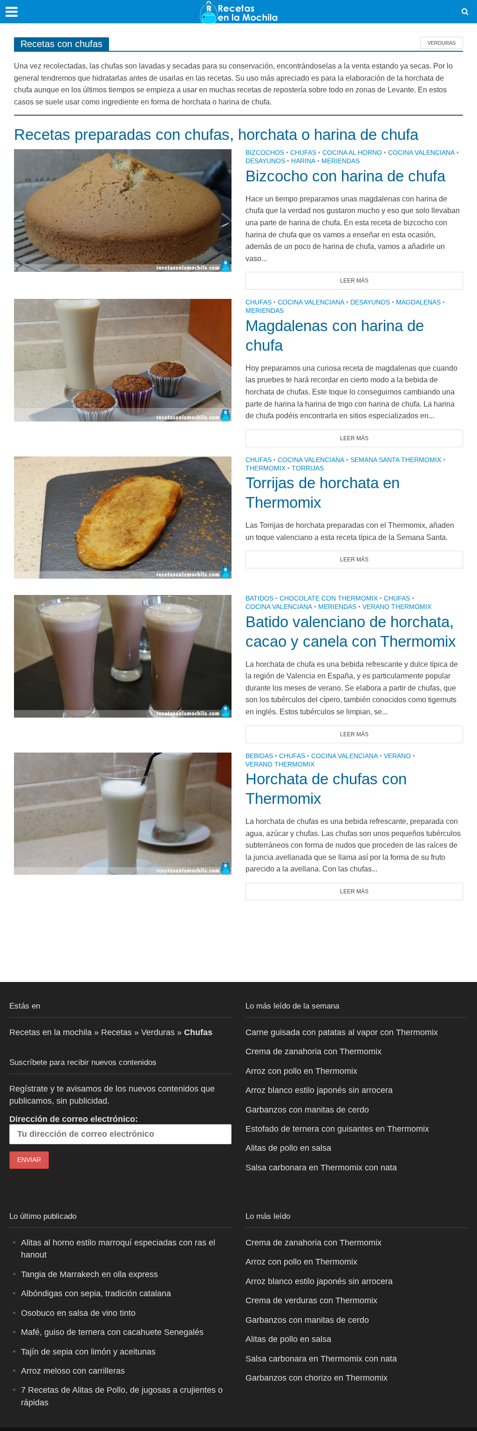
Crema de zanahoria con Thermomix (313, 1051)
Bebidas (259, 756)
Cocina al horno (352, 152)
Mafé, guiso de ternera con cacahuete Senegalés (112, 1332)
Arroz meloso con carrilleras (73, 1371)
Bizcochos (264, 152)
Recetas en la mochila (50, 1032)
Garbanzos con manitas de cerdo (307, 1109)
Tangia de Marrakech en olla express (89, 1274)
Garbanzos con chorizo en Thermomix (316, 1378)
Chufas (303, 152)
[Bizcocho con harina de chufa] (123, 210)
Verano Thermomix (396, 606)
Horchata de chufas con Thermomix (326, 788)
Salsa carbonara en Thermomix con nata (321, 1167)
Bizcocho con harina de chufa (345, 176)
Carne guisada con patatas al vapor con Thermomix (341, 1032)
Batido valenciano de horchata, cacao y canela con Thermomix (350, 631)
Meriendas (340, 161)
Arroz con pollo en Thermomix (301, 1071)
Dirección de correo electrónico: (73, 1119)
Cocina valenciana (421, 152)
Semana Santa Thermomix (395, 459)
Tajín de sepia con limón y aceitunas (88, 1351)
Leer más (354, 280)
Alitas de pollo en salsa (288, 1148)
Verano (397, 756)
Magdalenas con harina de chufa (334, 335)
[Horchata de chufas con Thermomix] (123, 813)
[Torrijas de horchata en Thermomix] (123, 517)
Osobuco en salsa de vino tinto (78, 1313)
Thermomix (265, 468)
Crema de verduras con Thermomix (311, 1300)
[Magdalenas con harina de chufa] (123, 360)
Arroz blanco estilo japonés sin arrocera (319, 1090)
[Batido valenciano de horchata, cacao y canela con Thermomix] (123, 656)
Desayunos (265, 161)
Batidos (259, 598)
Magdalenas (418, 302)
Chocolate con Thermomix (328, 598)
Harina (303, 161)
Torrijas (308, 468)
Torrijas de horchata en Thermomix (322, 492)
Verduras (442, 43)
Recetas (116, 1032)
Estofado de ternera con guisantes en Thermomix (337, 1129)
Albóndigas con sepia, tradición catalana (96, 1293)
